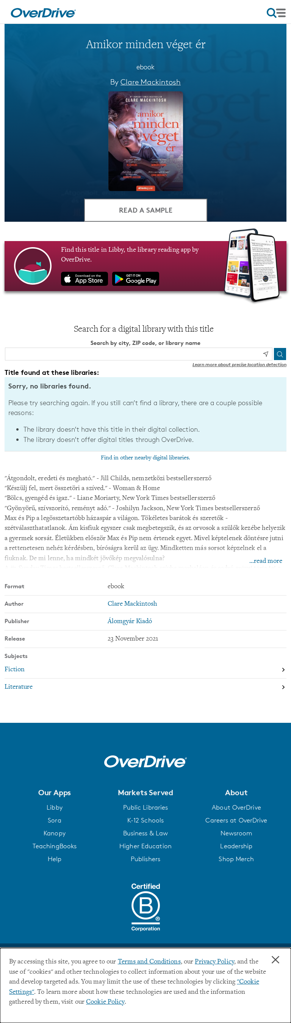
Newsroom (237, 833)
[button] (54, 792)
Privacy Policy (214, 962)
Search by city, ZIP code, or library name (145, 342)
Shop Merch (236, 859)
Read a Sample (145, 209)
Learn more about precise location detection (239, 364)
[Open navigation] (276, 12)
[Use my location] (266, 354)
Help (54, 859)
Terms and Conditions (149, 962)
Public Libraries (145, 807)
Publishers (145, 859)
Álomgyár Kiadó (130, 621)
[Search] (280, 354)
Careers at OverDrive (236, 820)
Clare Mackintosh (150, 81)
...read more (265, 561)
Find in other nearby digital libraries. (145, 458)
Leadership (236, 846)
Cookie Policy (105, 1002)
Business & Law (145, 833)
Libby (55, 807)
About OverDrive (236, 807)
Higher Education (145, 846)
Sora (54, 820)
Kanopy (55, 833)
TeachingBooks (55, 846)
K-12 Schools (145, 820)
